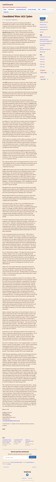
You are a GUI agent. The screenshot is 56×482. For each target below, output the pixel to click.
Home (5, 9)
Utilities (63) (43, 24)
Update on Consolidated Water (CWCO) (29, 441)
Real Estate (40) (44, 29)
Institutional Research (21, 9)
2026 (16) (42, 56)
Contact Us (6, 12)
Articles (44, 9)
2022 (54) (42, 66)
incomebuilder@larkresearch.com (11, 420)
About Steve (24, 478)
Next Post (34, 467)
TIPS (39, 9)
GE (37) (41, 32)
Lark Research (7, 5)
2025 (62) (42, 59)
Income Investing (32, 9)
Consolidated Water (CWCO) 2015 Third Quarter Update (6, 441)
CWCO (12, 462)
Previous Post (6, 467)
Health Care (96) (44, 22)
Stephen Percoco (14, 19)
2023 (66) (42, 64)
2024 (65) (42, 61)
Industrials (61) (43, 27)
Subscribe (32, 457)
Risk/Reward (11, 9)
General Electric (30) (45, 37)
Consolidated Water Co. (30, 462)
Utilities (20, 462)
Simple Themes (31, 480)
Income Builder (16, 462)
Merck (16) (42, 52)
